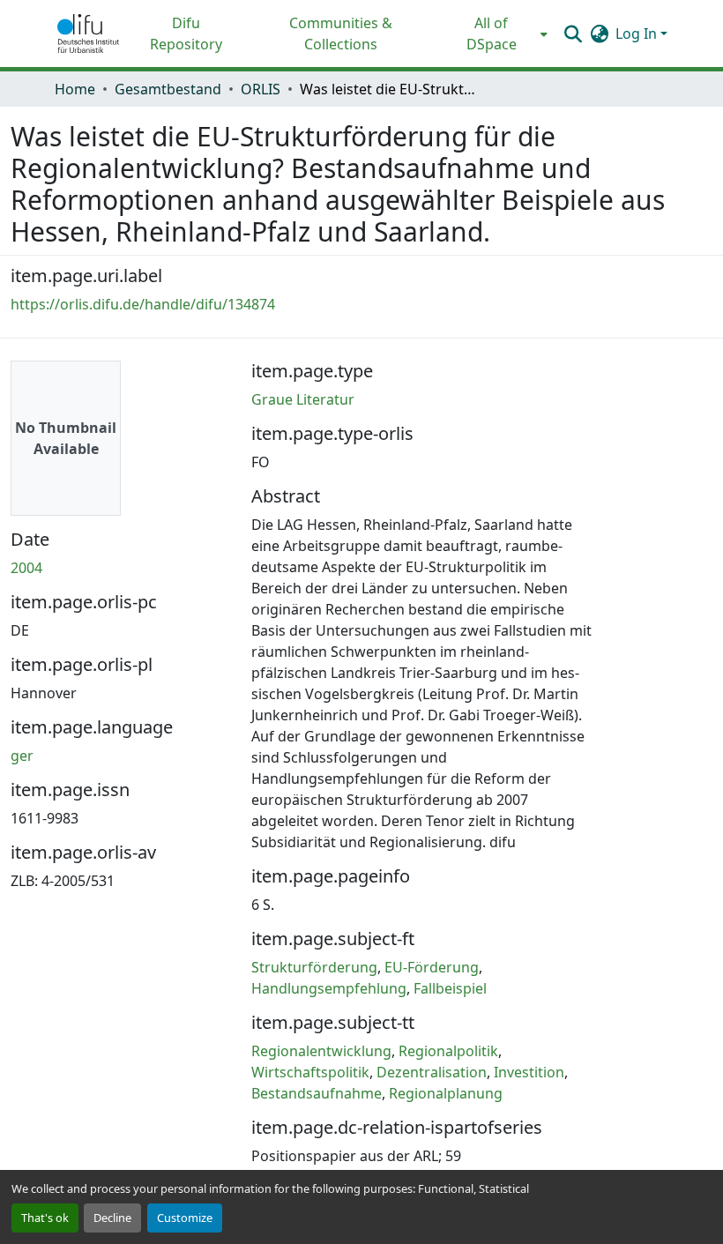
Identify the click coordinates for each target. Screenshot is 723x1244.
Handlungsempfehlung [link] (328, 988)
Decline (112, 1217)
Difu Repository (186, 33)
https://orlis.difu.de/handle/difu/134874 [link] (143, 304)
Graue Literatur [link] (302, 399)
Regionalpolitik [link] (448, 1051)
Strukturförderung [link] (314, 967)
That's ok (45, 1217)
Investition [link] (529, 1072)
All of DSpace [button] (491, 33)
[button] (88, 33)
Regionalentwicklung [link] (321, 1051)
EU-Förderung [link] (431, 967)
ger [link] (22, 755)
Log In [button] (637, 33)
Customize (184, 1217)
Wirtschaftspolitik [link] (310, 1072)
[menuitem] (497, 33)
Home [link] (75, 89)
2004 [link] (26, 567)
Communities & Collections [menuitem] (340, 33)
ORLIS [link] (260, 89)
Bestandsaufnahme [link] (316, 1093)
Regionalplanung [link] (446, 1093)
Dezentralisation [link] (431, 1072)
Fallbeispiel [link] (450, 988)
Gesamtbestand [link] (168, 89)
